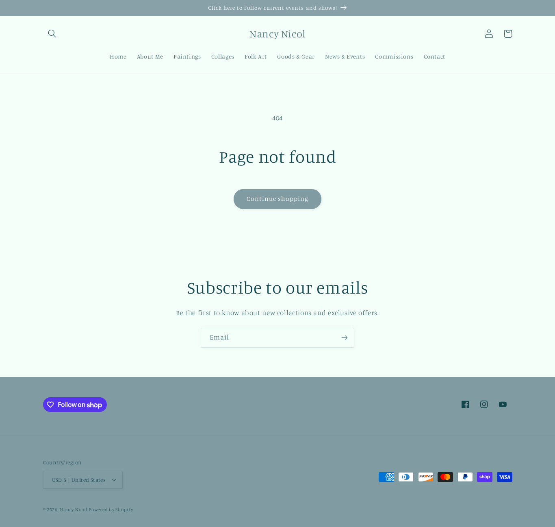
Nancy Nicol (73, 509)
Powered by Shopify (111, 509)
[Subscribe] (344, 338)
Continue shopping (278, 199)
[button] (52, 33)
